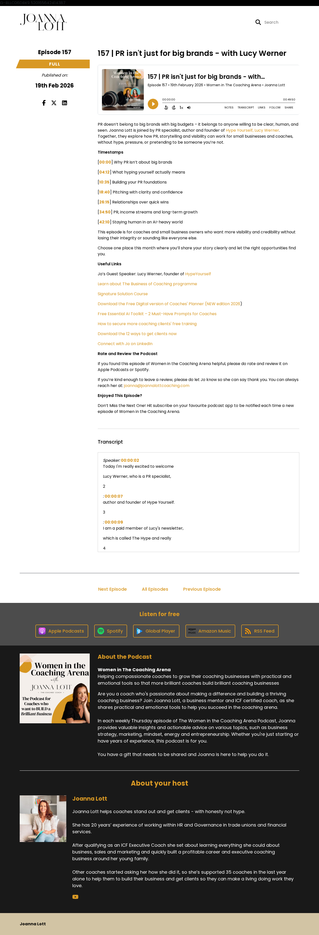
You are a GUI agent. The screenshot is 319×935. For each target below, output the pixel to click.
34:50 (105, 212)
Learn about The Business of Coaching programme (147, 284)
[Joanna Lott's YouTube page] (75, 897)
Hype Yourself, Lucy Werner (252, 130)
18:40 (104, 192)
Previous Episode (202, 589)
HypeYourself (198, 274)
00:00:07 (114, 496)
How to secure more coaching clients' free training (147, 324)
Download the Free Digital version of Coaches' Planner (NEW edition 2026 (169, 304)
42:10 (104, 222)
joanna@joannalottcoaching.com (156, 385)
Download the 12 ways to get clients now (137, 334)
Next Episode (112, 589)
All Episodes (155, 589)
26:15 (104, 202)
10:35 (104, 182)
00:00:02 (130, 460)
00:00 (105, 162)
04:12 (104, 172)
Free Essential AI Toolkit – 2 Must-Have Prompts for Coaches (157, 314)
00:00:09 (114, 522)
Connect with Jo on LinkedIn (125, 344)
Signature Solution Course (123, 294)
